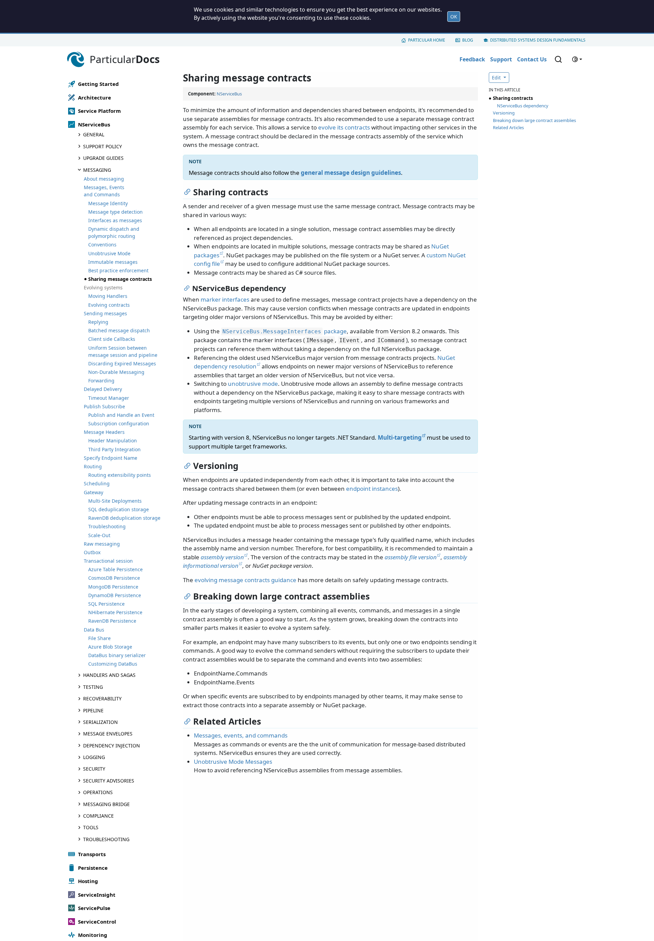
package (284, 331)
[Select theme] (577, 59)
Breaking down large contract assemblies (534, 120)
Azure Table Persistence (115, 569)
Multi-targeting (400, 437)
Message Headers (104, 432)
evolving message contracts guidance (245, 580)
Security (94, 769)
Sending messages (105, 313)
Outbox (92, 552)
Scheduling (97, 483)
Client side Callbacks (111, 339)
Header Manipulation (112, 441)
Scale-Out (99, 535)
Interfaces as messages (115, 220)
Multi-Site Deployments (115, 501)
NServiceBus (229, 94)
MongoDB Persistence (113, 586)
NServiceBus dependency (522, 106)
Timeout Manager (108, 398)
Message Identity (108, 203)
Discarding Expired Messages (122, 363)
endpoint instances (372, 488)
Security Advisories (108, 780)
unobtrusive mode (253, 384)
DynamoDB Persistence (114, 595)
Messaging (97, 170)
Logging (94, 757)
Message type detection (115, 212)
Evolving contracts (109, 305)
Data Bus (94, 629)
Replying (98, 322)
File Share (99, 638)
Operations (98, 792)
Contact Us (532, 59)
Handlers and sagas (109, 675)
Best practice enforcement (118, 270)
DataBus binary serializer (117, 655)
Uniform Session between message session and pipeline (122, 351)
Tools (90, 827)
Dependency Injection (111, 745)
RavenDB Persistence (112, 621)
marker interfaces (225, 299)
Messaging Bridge (106, 804)
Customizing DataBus (112, 664)
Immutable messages (113, 262)
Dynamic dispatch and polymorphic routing (113, 232)
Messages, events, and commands (240, 735)
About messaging (104, 179)
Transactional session (108, 561)
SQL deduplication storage (118, 509)
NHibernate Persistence (115, 612)
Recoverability (102, 698)
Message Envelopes (108, 733)
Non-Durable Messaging (116, 372)
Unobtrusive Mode (109, 253)
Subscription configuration (118, 423)
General (93, 135)
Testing (93, 687)
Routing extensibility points (119, 475)
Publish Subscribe (104, 406)
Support (501, 59)
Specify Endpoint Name (110, 458)
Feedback (472, 59)
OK (453, 16)
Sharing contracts (513, 98)
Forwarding (101, 380)
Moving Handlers (107, 296)
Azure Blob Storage (110, 646)
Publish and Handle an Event (121, 415)
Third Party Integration (114, 449)
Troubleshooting (107, 526)
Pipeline (93, 710)
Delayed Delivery (103, 389)
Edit (497, 77)
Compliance (98, 816)
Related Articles (508, 127)
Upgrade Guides (103, 158)
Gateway (93, 492)
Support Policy (102, 146)
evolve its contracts (344, 127)
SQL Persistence (106, 604)
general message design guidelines (351, 173)
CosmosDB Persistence (114, 578)
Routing (93, 466)
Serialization (100, 722)
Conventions (102, 244)
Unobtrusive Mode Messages (233, 761)
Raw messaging (102, 544)
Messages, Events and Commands (104, 191)
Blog (467, 40)
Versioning (504, 113)
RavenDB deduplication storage (124, 518)
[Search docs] (558, 59)
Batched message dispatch (119, 330)
